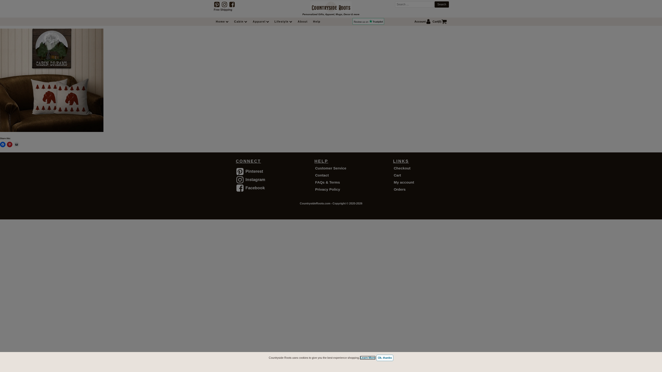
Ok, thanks (385, 357)
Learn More (367, 357)
